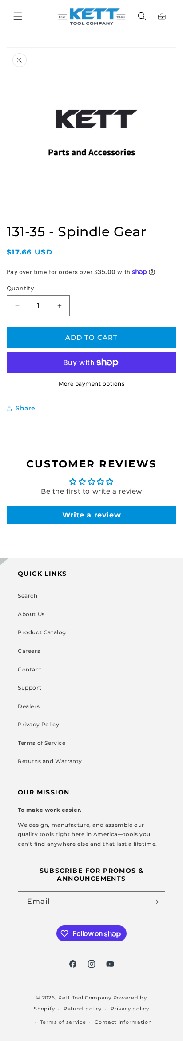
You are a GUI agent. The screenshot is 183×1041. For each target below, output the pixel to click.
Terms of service (63, 1022)
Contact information (123, 1022)
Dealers (29, 706)
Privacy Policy (38, 724)
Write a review (91, 515)
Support (29, 687)
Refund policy (83, 1009)
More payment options (91, 383)
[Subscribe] (155, 901)
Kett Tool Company (84, 998)
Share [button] (26, 408)
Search (28, 595)
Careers (29, 651)
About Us (31, 614)
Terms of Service (42, 743)
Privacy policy (130, 1009)
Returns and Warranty (50, 761)
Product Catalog (42, 632)
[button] (18, 16)
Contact (29, 669)
